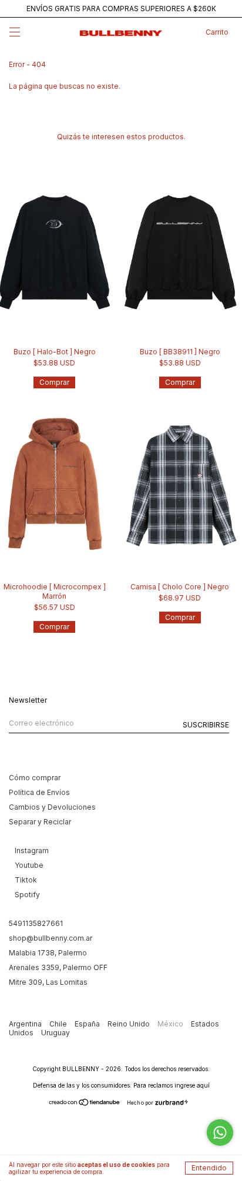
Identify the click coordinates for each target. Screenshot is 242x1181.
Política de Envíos (39, 792)
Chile (59, 1023)
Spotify (27, 894)
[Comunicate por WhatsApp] (220, 1132)
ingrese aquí (192, 1085)
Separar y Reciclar (40, 821)
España (88, 1023)
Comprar (54, 382)
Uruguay (55, 1032)
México (171, 1023)
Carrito (217, 32)
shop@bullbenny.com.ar (50, 938)
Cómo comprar (34, 777)
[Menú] (15, 33)
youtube (29, 865)
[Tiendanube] (85, 1103)
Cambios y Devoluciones (52, 807)
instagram (32, 850)
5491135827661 (36, 923)
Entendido (209, 1167)
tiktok (26, 879)
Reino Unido (129, 1023)
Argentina (26, 1023)
